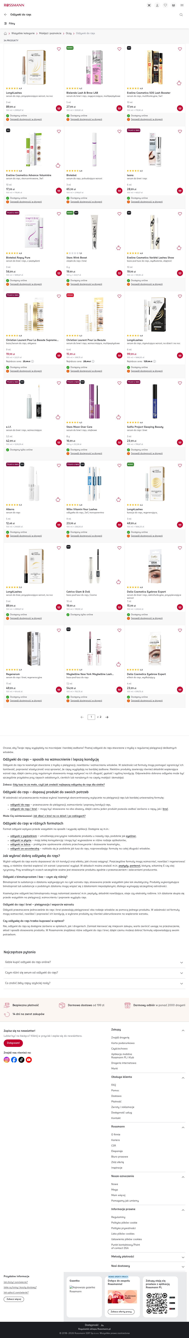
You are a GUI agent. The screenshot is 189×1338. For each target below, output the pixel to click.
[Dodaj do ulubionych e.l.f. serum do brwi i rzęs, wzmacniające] (59, 383)
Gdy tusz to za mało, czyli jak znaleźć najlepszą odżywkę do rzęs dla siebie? (59, 785)
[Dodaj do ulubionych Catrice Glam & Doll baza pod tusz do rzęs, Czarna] (119, 548)
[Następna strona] (106, 717)
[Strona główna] (5, 33)
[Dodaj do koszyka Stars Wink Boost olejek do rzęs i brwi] (119, 273)
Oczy (69, 33)
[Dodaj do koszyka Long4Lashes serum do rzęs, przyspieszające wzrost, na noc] (59, 108)
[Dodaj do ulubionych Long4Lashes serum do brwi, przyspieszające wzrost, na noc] (59, 548)
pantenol (135, 866)
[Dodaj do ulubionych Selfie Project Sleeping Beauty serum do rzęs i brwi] (180, 383)
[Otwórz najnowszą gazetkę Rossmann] (84, 1290)
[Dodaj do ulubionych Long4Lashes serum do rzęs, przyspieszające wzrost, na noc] (59, 49)
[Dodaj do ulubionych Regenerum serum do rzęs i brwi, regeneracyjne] (59, 630)
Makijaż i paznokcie (50, 33)
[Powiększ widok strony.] (102, 1325)
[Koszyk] (173, 5)
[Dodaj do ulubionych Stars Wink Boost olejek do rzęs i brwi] (119, 214)
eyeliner (131, 836)
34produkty (11, 41)
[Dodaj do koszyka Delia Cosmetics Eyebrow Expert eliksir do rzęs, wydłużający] (180, 690)
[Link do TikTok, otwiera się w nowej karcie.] (21, 1060)
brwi (165, 809)
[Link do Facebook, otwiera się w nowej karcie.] (14, 1060)
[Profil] (157, 5)
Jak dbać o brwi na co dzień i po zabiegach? (59, 816)
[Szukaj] (181, 15)
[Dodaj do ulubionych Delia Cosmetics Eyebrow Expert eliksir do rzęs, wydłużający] (180, 630)
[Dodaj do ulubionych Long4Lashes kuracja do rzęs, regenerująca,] (180, 465)
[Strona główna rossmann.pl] (14, 5)
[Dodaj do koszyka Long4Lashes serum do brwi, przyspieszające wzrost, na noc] (59, 607)
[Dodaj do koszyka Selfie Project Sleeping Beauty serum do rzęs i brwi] (180, 442)
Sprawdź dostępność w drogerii (26, 119)
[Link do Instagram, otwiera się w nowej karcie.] (7, 1060)
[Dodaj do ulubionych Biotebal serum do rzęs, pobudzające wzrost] (119, 131)
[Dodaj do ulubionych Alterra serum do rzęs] (59, 465)
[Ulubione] (165, 5)
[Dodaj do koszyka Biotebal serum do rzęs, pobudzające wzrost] (119, 191)
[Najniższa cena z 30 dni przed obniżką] (32, 361)
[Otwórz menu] (182, 5)
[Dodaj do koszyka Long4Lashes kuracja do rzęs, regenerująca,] (180, 525)
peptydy (123, 866)
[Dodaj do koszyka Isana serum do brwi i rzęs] (180, 191)
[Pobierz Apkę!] (149, 5)
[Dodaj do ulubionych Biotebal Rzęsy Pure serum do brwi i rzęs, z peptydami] (59, 214)
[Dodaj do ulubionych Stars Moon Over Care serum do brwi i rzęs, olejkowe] (119, 383)
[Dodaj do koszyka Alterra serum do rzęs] (59, 525)
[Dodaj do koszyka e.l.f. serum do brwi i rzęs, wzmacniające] (59, 442)
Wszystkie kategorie (23, 33)
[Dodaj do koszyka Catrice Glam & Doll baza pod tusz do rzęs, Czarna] (119, 607)
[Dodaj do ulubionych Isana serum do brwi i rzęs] (180, 131)
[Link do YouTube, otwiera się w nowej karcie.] (29, 1060)
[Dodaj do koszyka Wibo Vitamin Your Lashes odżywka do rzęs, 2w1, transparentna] (119, 525)
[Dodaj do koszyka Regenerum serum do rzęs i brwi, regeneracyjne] (59, 690)
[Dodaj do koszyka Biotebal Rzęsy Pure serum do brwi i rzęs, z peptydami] (59, 273)
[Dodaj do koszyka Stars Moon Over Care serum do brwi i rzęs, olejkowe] (119, 442)
